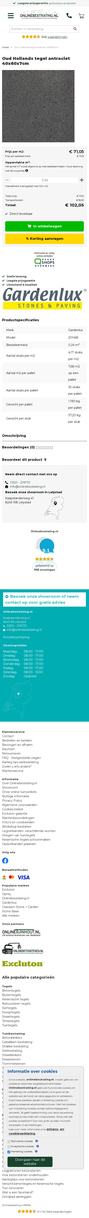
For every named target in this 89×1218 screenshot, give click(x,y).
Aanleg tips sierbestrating (20, 762)
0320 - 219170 (20, 482)
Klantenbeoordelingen (18, 818)
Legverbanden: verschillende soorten (29, 831)
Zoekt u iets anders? (17, 766)
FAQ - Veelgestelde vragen (21, 758)
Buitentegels (11, 995)
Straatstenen (11, 1059)
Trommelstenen (13, 1064)
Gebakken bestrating (17, 1042)
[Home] (39, 15)
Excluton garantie (14, 813)
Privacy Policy (12, 800)
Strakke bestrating (15, 1046)
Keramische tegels (15, 999)
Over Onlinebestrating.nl (19, 783)
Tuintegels (9, 1025)
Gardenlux (9, 902)
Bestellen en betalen (17, 740)
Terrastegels (10, 1021)
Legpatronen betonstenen (21, 1171)
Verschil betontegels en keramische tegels (33, 1184)
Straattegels (11, 1016)
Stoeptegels (11, 1012)
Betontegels (11, 990)
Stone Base (10, 911)
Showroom (10, 787)
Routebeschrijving (16, 637)
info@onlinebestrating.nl (27, 486)
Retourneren (11, 753)
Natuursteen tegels (16, 1003)
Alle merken (10, 915)
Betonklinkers (12, 1038)
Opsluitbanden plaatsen (19, 844)
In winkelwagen (47, 226)
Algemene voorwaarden (19, 805)
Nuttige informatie (15, 796)
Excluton (8, 889)
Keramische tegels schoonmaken (26, 839)
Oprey (6, 894)
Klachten (8, 749)
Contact (8, 736)
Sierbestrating (12, 1051)
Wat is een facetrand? (18, 1192)
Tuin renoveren (13, 1188)
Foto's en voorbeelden (18, 822)
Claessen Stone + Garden (20, 907)
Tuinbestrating (13, 1033)
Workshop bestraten (16, 826)
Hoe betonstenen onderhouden (25, 1175)
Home (5, 47)
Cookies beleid (12, 809)
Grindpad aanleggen (16, 1197)
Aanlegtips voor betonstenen (23, 1179)
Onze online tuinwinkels (19, 792)
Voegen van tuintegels (18, 835)
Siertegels (9, 1008)
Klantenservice (12, 771)
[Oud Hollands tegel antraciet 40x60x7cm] (38, 107)
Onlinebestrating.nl (15, 898)
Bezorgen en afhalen (17, 745)
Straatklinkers (11, 1055)
